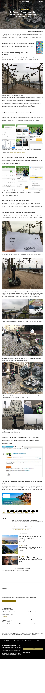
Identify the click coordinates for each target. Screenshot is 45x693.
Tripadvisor (27, 512)
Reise (18, 512)
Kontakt (39, 640)
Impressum (6, 640)
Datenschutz (17, 640)
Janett (19, 18)
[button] (8, 511)
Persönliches (30, 526)
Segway (22, 512)
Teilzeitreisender (22, 2)
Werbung (18, 9)
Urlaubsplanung (25, 9)
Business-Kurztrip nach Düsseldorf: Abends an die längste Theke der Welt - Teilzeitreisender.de (22, 619)
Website (3, 592)
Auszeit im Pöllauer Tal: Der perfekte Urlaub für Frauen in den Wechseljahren (30, 538)
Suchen (33, 648)
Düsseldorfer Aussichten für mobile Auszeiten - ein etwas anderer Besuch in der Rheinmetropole (22, 607)
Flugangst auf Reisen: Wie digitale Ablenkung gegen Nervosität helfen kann (30, 559)
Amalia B (4, 629)
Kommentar (4, 572)
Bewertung (9, 512)
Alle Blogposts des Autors (18, 529)
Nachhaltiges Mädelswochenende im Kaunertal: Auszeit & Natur (30, 548)
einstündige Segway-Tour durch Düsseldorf (17, 152)
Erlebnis (14, 512)
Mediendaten (28, 640)
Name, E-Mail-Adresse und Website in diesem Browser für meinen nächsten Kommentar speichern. (20, 597)
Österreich (21, 545)
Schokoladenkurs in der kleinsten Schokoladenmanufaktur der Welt (14, 38)
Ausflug (3, 512)
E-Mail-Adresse (5, 588)
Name (3, 583)
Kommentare (32, 18)
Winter (32, 512)
